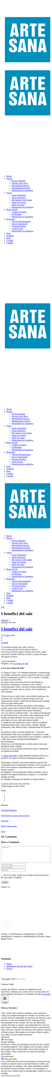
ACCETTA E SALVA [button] (10, 1076)
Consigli (4, 642)
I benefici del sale (16, 628)
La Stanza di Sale (20, 663)
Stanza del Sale (10, 755)
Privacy (9, 969)
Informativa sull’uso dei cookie (19, 966)
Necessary (8, 1039)
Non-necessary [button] (7, 1056)
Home (9, 964)
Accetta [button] (38, 994)
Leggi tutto (46, 994)
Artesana (5, 620)
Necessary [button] (5, 1037)
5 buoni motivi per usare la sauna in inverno (15, 815)
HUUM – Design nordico (9, 826)
